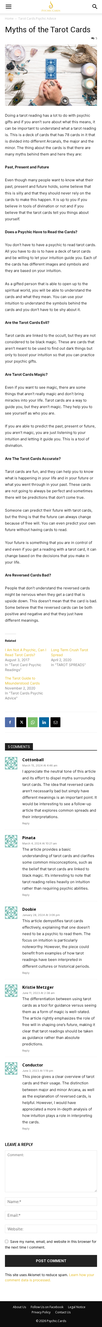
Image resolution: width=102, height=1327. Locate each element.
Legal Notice (76, 1307)
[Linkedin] (44, 722)
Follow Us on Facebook (47, 1307)
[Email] (55, 722)
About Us (19, 1307)
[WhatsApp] (33, 722)
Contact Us (63, 1312)
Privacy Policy (41, 1312)
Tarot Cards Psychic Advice (37, 18)
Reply (25, 823)
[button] (8, 6)
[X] (21, 722)
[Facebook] (10, 722)
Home (9, 18)
